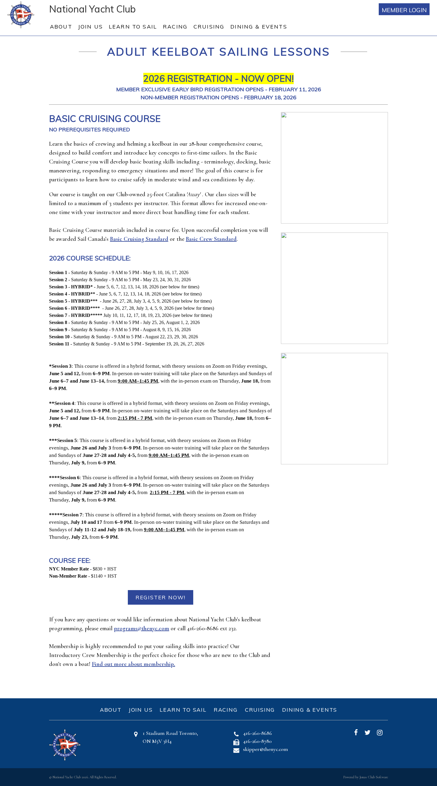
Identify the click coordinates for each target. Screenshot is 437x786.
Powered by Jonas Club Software (365, 777)
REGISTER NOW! (161, 597)
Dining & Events (258, 26)
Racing (175, 26)
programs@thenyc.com (141, 628)
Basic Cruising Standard (139, 239)
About (61, 26)
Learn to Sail (133, 26)
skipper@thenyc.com (265, 749)
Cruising (209, 26)
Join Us (90, 26)
